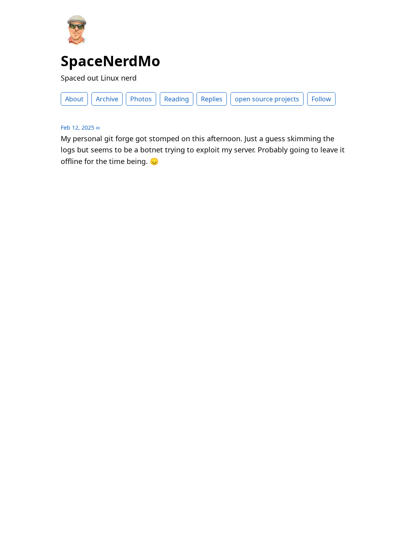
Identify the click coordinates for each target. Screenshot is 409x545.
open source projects (267, 99)
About (74, 99)
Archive (107, 99)
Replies (211, 99)
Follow (321, 99)
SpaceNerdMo (110, 61)
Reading (176, 99)
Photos (141, 99)
